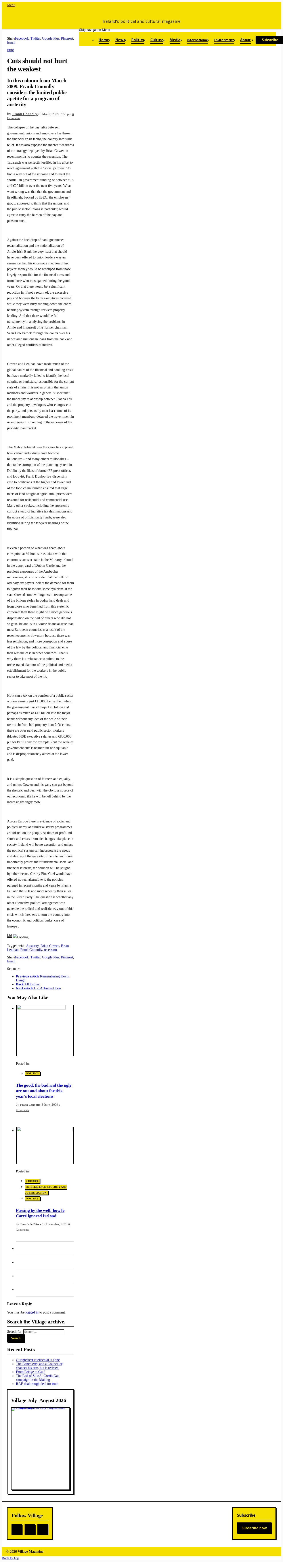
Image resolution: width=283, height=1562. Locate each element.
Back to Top (10, 1558)
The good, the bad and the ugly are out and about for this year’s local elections (44, 1091)
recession (50, 950)
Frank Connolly (31, 950)
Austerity (32, 946)
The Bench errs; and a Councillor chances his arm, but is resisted (39, 1366)
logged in (31, 1312)
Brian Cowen (49, 946)
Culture (32, 1181)
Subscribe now (254, 1528)
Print (10, 50)
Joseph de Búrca (30, 1224)
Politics (32, 1073)
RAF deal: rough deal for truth (37, 1384)
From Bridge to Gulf (30, 1372)
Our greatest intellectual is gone (38, 1360)
